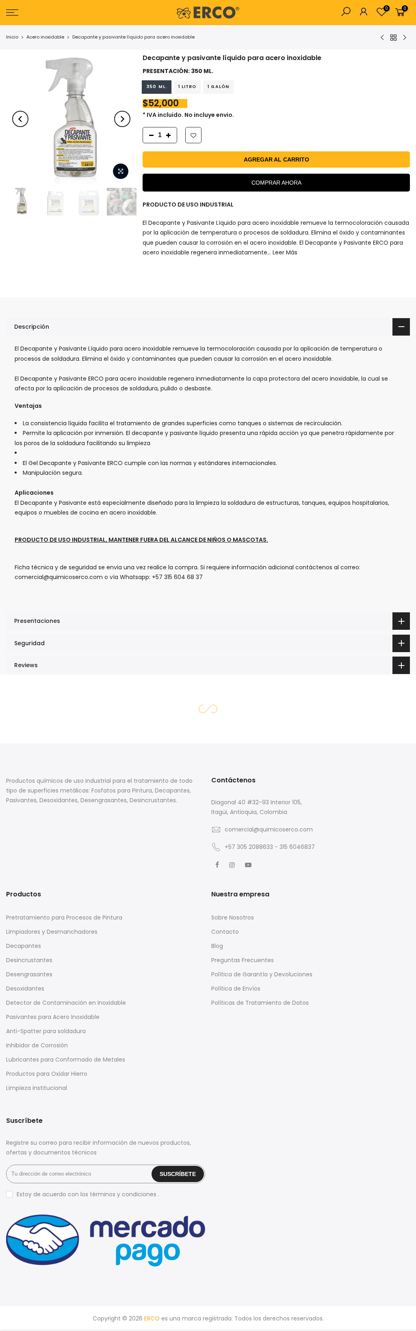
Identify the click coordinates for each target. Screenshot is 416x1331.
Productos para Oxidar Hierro (46, 1074)
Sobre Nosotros (232, 917)
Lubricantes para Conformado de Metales (65, 1059)
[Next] (122, 119)
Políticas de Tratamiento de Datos (260, 1003)
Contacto (225, 932)
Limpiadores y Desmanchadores (52, 932)
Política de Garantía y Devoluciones (261, 974)
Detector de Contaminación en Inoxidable (66, 1003)
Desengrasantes (29, 974)
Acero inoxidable (45, 37)
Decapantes (23, 946)
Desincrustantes (29, 960)
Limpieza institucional (36, 1088)
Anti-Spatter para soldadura (46, 1031)
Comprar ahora (276, 182)
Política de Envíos (235, 988)
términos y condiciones (124, 1194)
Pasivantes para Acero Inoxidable (53, 1017)
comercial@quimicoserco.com (269, 829)
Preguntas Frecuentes (242, 960)
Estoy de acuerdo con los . (88, 1194)
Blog (217, 946)
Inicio (12, 37)
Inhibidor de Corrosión (37, 1045)
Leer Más (284, 252)
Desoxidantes (25, 988)
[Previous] (20, 119)
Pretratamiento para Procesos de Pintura (64, 917)
